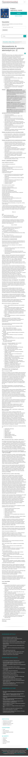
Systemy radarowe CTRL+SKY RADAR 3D (10, 675)
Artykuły (10, 41)
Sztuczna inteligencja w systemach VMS (10, 637)
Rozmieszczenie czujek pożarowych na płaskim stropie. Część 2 (14, 641)
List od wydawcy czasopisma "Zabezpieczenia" (11, 660)
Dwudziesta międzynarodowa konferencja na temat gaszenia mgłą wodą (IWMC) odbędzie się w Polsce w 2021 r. (13, 663)
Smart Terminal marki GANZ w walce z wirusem (11, 666)
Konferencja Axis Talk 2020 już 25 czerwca (10, 685)
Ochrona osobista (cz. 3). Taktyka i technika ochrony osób (13, 705)
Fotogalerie (5, 740)
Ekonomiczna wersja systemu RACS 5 (9, 673)
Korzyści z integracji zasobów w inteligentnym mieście (12, 638)
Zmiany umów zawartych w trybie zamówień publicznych (13, 653)
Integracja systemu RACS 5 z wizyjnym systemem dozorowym (14, 672)
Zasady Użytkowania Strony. (19, 753)
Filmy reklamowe (6, 730)
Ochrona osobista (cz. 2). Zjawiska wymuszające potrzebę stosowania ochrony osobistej (13, 701)
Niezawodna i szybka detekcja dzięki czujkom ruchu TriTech (13, 651)
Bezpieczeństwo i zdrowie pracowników (10, 640)
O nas (4, 729)
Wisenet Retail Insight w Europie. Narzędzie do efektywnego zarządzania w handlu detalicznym (13, 677)
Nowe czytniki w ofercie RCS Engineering (10, 670)
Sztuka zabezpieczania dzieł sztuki (9, 650)
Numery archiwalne (6, 741)
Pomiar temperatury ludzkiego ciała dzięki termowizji (12, 678)
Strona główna (5, 41)
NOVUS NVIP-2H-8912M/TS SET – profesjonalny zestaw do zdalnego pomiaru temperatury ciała (13, 683)
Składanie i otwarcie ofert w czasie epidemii (10, 654)
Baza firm (4, 743)
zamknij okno (4, 752)
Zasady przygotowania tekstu (8, 732)
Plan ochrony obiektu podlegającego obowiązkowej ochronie (14, 691)
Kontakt (4, 733)
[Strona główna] (10, 2)
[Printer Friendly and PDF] (25, 53)
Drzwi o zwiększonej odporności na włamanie (11, 708)
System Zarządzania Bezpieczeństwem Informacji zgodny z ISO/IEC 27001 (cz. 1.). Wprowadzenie (13, 694)
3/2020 (18, 13)
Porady (13, 41)
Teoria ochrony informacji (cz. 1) (8, 709)
